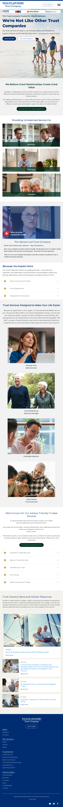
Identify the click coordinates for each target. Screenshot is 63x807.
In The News (5, 780)
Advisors (4, 742)
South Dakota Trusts (7, 765)
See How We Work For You (31, 545)
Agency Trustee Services (8, 760)
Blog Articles (5, 777)
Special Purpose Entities (8, 767)
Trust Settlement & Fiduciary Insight (11, 762)
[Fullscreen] (58, 236)
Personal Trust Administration (10, 757)
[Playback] (5, 236)
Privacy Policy (32, 799)
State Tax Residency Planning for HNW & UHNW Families (27, 652)
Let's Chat (47, 5)
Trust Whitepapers (7, 785)
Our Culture (5, 735)
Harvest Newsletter (7, 775)
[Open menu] (59, 5)
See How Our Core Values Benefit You (31, 109)
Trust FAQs (5, 788)
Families (4, 747)
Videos (4, 783)
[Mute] (8, 236)
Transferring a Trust (7, 754)
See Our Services (26, 39)
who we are (9, 39)
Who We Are (5, 732)
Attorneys (5, 744)
